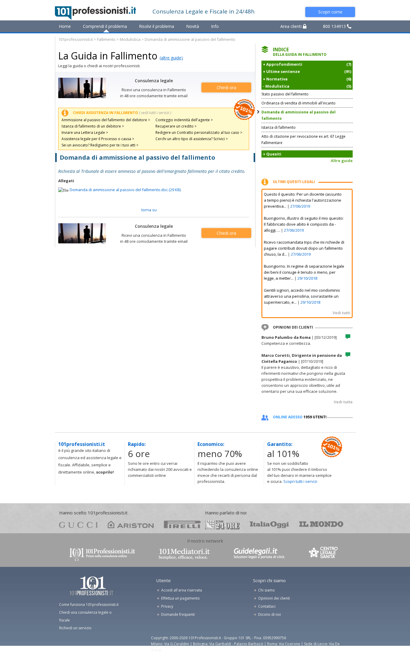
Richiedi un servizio (75, 627)
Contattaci (267, 606)
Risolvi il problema (156, 26)
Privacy (167, 606)
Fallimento (106, 39)
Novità (192, 26)
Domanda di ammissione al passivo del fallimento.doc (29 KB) (125, 189)
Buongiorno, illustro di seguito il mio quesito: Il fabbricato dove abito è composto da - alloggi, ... (304, 224)
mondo (321, 524)
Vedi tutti (341, 312)
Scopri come (330, 12)
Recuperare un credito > (176, 126)
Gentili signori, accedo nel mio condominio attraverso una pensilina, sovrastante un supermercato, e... (302, 296)
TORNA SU (149, 209)
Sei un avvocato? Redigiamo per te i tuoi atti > (100, 145)
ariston (131, 524)
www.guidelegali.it (259, 554)
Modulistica (130, 39)
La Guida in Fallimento (107, 55)
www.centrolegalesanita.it (324, 554)
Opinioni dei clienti (274, 598)
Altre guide (342, 160)
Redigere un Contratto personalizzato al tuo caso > (198, 132)
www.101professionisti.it (102, 554)
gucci (78, 524)
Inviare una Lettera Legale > (85, 132)
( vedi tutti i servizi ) (155, 112)
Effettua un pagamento (180, 598)
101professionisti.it (75, 39)
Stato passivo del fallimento (285, 94)
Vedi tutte (343, 402)
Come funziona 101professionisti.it (89, 604)
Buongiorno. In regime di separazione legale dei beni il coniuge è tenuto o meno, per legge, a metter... (304, 272)
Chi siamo (266, 590)
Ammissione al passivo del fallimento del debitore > (106, 119)
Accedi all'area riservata (181, 590)
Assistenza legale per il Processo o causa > (98, 138)
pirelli (182, 524)
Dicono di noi (269, 614)
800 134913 (335, 26)
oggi (269, 524)
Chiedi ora (226, 87)
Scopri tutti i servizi (300, 481)
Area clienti (291, 26)
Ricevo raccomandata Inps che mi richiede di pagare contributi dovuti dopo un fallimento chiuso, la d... (304, 248)
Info (215, 26)
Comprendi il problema (105, 26)
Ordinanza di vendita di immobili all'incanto (298, 103)
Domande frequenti (178, 614)
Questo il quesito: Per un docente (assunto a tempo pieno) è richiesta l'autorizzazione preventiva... (303, 200)
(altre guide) (171, 58)
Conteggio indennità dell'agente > (184, 119)
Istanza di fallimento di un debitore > (93, 126)
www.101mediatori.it (184, 554)
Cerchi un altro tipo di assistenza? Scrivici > (191, 138)
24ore (222, 524)
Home (65, 26)
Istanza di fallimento (278, 127)
